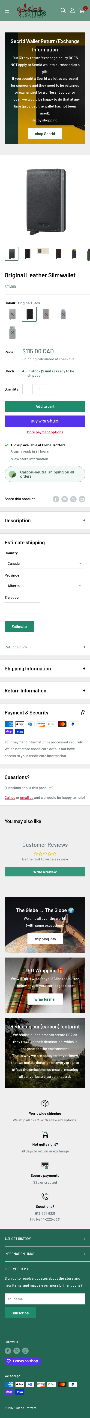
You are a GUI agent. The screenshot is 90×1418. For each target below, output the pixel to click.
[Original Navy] (63, 314)
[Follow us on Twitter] (16, 1351)
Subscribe (20, 1312)
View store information (29, 459)
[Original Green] (12, 332)
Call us (10, 797)
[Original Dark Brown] (46, 314)
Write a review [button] (45, 871)
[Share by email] (82, 498)
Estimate (19, 626)
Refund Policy (16, 647)
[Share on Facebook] (56, 498)
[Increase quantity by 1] (52, 389)
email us (26, 797)
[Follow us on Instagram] (25, 1351)
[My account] (72, 10)
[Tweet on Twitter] (73, 498)
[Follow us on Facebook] (8, 1351)
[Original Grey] (12, 314)
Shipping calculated (38, 359)
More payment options (45, 432)
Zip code (12, 597)
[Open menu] (7, 11)
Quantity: (12, 389)
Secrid (10, 287)
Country (11, 553)
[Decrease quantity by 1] (27, 389)
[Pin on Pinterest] (64, 498)
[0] (81, 10)
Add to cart (45, 406)
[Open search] (63, 10)
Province (12, 575)
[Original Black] (29, 314)
